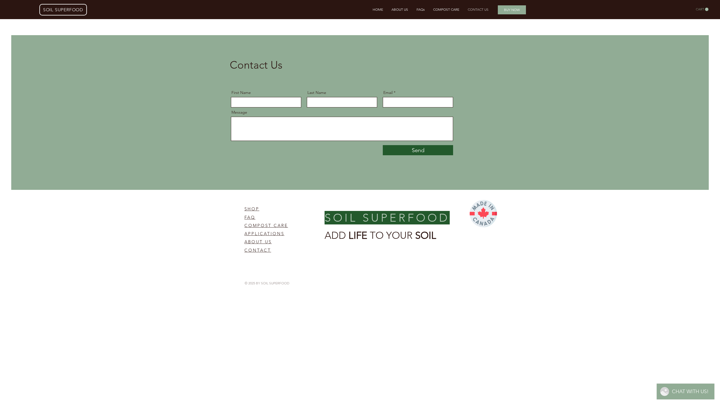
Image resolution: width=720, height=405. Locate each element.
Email (388, 92)
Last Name (316, 92)
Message (239, 112)
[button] (702, 9)
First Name (241, 92)
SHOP (251, 209)
